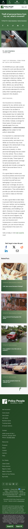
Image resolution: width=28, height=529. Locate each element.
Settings (15, 523)
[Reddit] (22, 247)
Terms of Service (13, 491)
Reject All (19, 526)
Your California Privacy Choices (10, 492)
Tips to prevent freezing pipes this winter (14, 302)
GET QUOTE (20, 233)
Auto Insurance (12, 20)
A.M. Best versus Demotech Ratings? (14, 271)
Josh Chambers (10, 51)
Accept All (10, 526)
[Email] (23, 26)
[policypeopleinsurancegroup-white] (13, 399)
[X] (14, 247)
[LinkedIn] (6, 251)
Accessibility (6, 489)
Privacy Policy (14, 489)
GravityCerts (21, 501)
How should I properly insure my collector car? (14, 366)
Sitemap (21, 491)
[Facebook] (6, 247)
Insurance (19, 282)
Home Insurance (22, 20)
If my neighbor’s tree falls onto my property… (14, 334)
